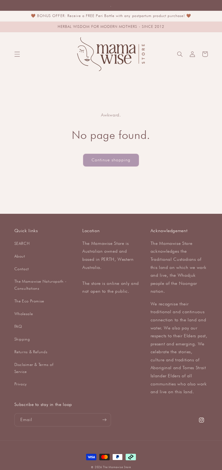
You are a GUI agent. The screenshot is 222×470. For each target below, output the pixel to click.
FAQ (18, 326)
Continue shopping (111, 159)
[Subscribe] (104, 419)
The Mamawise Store (117, 467)
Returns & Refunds (31, 351)
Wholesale (23, 313)
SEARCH (22, 243)
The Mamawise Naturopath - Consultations (40, 285)
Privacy (20, 384)
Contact (21, 268)
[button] (17, 54)
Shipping (22, 339)
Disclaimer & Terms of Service (34, 368)
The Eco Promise (29, 301)
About (19, 256)
